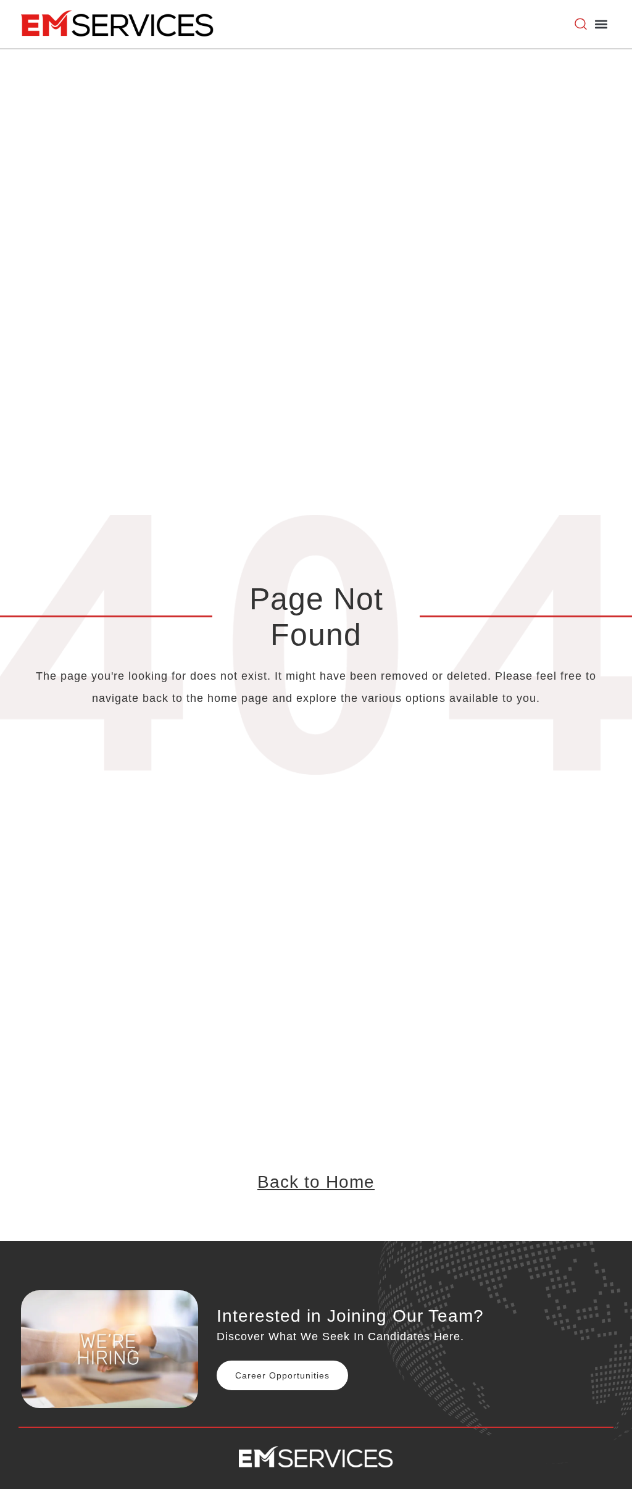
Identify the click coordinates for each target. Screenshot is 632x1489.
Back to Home (316, 1181)
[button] (601, 24)
